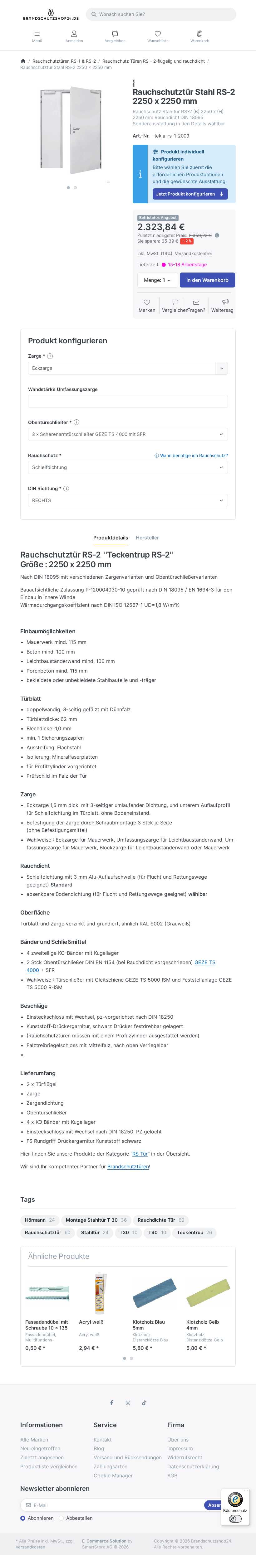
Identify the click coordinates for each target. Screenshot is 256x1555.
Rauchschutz (43, 455)
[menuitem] (40, 1220)
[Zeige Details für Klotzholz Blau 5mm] (155, 1293)
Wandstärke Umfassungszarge (63, 389)
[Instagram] (128, 1403)
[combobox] (161, 14)
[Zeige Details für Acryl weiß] (101, 1293)
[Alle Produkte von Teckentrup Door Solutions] (134, 83)
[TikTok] (144, 1403)
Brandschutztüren (128, 1166)
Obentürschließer (48, 422)
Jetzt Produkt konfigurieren (185, 193)
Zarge (35, 356)
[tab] (110, 537)
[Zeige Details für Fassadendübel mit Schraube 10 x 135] (47, 1293)
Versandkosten (30, 1546)
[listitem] (71, 131)
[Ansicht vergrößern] (71, 131)
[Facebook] (112, 1403)
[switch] (235, 1519)
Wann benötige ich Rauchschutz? (191, 455)
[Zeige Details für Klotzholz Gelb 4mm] (208, 1293)
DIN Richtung (43, 488)
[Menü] (246, 1492)
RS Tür (140, 1154)
